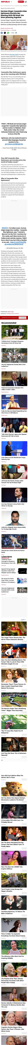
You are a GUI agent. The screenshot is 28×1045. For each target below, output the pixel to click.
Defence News (4, 415)
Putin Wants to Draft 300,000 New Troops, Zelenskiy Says (13, 458)
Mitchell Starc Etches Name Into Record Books (12, 551)
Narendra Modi (14, 54)
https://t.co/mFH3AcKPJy (18, 242)
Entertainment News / (9, 5)
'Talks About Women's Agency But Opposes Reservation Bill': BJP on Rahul (14, 435)
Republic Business (5, 575)
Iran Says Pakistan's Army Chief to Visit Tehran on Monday (12, 505)
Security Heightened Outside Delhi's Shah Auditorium (13, 365)
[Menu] (26, 2)
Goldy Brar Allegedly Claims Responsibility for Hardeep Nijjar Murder (13, 528)
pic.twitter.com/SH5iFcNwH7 (14, 244)
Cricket (2, 554)
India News (3, 345)
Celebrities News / (19, 5)
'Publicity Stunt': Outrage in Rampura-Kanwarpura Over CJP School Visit (12, 342)
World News (3, 461)
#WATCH (5, 228)
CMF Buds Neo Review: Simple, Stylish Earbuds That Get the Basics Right (12, 482)
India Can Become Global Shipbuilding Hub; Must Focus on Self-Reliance (14, 412)
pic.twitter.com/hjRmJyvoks (14, 144)
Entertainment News (5, 30)
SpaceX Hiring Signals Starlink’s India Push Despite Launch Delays (8, 571)
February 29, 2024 (18, 248)
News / (2, 5)
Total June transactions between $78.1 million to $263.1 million (12, 389)
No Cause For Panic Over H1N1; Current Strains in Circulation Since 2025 (8, 581)
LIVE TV (21, 1)
